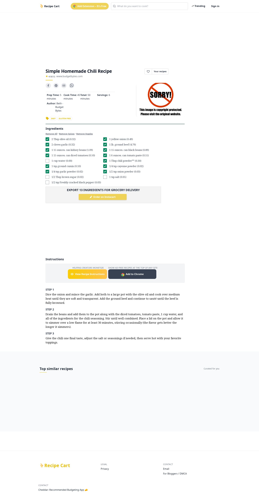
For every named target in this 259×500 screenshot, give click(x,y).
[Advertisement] (128, 38)
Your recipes (160, 71)
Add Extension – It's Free (91, 6)
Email (166, 468)
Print (178, 71)
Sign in (215, 6)
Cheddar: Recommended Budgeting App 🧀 (63, 489)
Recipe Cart (57, 465)
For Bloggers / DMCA (175, 473)
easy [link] (53, 118)
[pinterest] (56, 85)
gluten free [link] (65, 118)
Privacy (105, 468)
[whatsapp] (71, 85)
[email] (64, 85)
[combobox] (149, 6)
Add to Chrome (135, 274)
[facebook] (48, 85)
